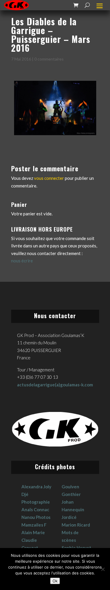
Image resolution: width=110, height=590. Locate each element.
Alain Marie (33, 532)
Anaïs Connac (35, 509)
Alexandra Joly (36, 486)
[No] (103, 569)
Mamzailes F (34, 524)
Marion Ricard (76, 524)
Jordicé (69, 517)
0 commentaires (49, 58)
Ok (55, 581)
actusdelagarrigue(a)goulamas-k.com (55, 384)
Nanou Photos (35, 517)
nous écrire (22, 260)
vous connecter (49, 178)
